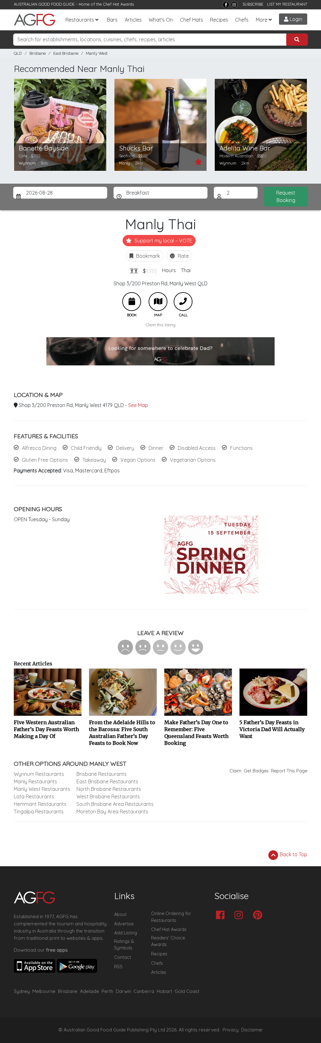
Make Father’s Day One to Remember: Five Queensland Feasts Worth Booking (196, 732)
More (261, 20)
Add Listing (125, 933)
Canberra (144, 991)
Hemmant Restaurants (40, 804)
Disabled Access (197, 448)
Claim (235, 771)
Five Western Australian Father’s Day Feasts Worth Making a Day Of (46, 729)
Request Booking (285, 196)
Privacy (231, 1030)
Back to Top (292, 854)
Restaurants (80, 20)
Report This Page (289, 771)
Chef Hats (191, 20)
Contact (122, 957)
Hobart (164, 991)
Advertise (124, 924)
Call (183, 301)
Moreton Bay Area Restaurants (112, 811)
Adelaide (89, 991)
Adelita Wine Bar (244, 148)
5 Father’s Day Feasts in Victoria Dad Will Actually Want (272, 729)
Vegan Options (137, 460)
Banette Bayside (43, 148)
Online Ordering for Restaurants (171, 917)
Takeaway (94, 460)
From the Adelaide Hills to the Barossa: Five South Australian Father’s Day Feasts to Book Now (122, 732)
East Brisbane (65, 53)
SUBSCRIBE (253, 4)
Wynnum (27, 162)
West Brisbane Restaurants (108, 796)
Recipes (219, 20)
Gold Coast (187, 991)
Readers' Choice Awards (168, 941)
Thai (186, 270)
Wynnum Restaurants (39, 774)
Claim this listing (161, 324)
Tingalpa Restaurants (39, 811)
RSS (118, 966)
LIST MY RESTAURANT (287, 4)
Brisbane (37, 53)
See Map (138, 405)
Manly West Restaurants (42, 789)
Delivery (125, 448)
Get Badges (256, 771)
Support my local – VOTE (162, 240)
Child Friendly (86, 448)
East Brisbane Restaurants (107, 781)
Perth (107, 991)
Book (131, 301)
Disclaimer (252, 1030)
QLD (18, 53)
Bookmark (147, 256)
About (120, 914)
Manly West (97, 53)
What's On (161, 20)
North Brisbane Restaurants (108, 789)
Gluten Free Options (45, 460)
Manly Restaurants (35, 781)
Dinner (156, 448)
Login (295, 19)
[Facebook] (226, 4)
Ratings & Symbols (124, 945)
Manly (124, 162)
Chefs (242, 20)
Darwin (123, 991)
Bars (112, 20)
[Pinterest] (259, 915)
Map (158, 301)
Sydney (22, 991)
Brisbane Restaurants (101, 774)
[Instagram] (234, 4)
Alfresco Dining (39, 448)
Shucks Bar (136, 148)
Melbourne (43, 991)
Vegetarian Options (193, 460)
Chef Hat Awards (118, 4)
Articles (133, 20)
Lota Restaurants (34, 796)
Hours (169, 270)
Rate (182, 256)
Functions (241, 448)
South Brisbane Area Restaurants (115, 804)
